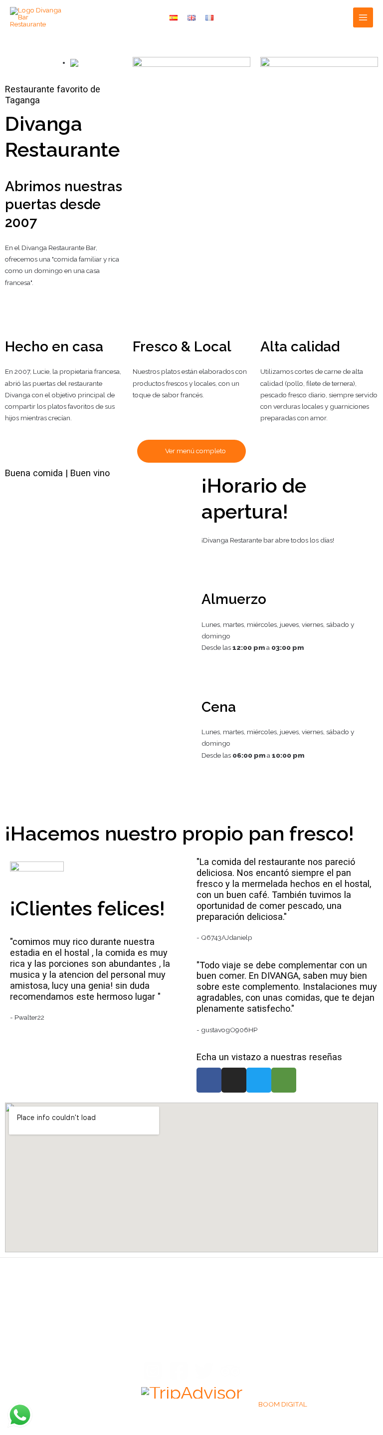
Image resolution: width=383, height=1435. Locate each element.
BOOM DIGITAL (282, 1404)
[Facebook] (179, 1371)
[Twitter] (204, 1371)
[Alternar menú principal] (363, 17)
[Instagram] (153, 1371)
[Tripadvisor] (230, 1371)
